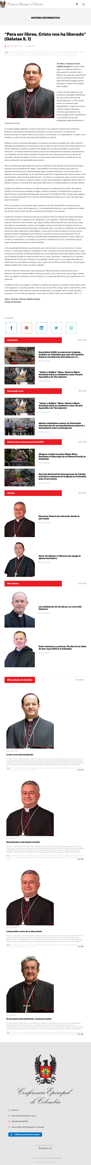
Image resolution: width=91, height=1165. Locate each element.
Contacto (15, 1110)
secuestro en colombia (70, 54)
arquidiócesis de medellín (26, 770)
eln (54, 52)
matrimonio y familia (20, 857)
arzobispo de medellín (60, 768)
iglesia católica (43, 54)
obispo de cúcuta (39, 855)
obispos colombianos (42, 945)
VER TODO (82, 340)
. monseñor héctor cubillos (19, 1032)
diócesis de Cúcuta (20, 946)
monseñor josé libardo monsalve (21, 855)
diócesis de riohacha (55, 54)
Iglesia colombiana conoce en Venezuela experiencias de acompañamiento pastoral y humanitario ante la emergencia (62, 425)
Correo (38, 1162)
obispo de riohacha (40, 52)
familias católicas (38, 1034)
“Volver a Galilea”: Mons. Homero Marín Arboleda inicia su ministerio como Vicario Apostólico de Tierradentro (61, 374)
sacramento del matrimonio (69, 1034)
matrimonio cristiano (52, 1034)
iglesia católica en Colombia (43, 768)
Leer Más (80, 770)
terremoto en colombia (18, 768)
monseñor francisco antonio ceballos (21, 52)
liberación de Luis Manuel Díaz (14, 54)
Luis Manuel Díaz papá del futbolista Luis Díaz (70, 52)
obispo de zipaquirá (35, 1032)
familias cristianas (26, 1034)
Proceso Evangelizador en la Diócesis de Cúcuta (53, 857)
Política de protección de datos (27, 1134)
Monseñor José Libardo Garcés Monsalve (63, 945)
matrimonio (32, 857)
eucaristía (31, 946)
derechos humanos (31, 54)
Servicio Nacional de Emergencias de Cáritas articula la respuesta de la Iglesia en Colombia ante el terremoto (62, 476)
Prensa (53, 1162)
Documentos (45, 1162)
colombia (30, 768)
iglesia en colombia (12, 1034)
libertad (49, 52)
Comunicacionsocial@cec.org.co (24, 1116)
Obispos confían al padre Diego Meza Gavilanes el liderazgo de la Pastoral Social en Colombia (62, 456)
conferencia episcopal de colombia (57, 855)
